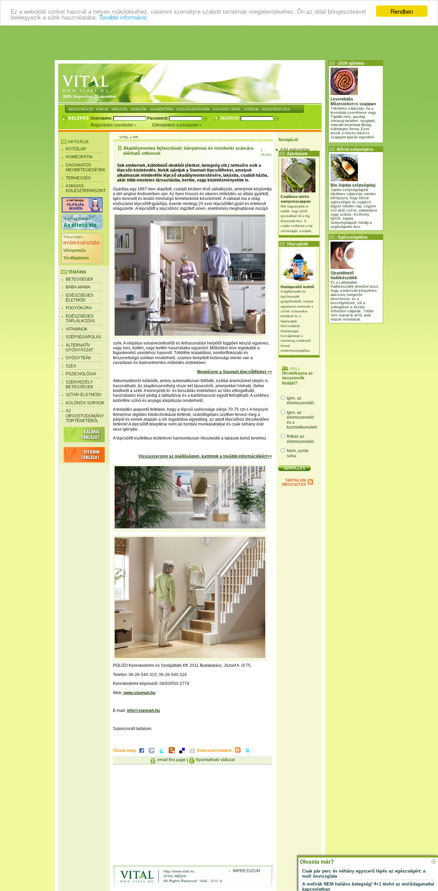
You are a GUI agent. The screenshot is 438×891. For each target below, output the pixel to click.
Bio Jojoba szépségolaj (353, 185)
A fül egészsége (295, 149)
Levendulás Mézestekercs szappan (353, 101)
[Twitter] (161, 753)
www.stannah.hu (139, 692)
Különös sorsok (85, 403)
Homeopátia (79, 156)
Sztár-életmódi (83, 394)
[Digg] (192, 753)
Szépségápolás (83, 337)
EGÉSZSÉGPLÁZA (276, 109)
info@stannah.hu (143, 710)
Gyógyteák (78, 357)
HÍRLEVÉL (120, 109)
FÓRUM (102, 109)
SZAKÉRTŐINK (161, 109)
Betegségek (79, 279)
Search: (230, 118)
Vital (124, 137)
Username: (101, 118)
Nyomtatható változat (215, 759)
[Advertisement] (219, 42)
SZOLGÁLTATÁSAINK (193, 109)
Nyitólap (76, 149)
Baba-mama (78, 287)
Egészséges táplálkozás (80, 318)
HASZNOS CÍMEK (227, 109)
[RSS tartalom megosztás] (237, 753)
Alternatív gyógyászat (79, 347)
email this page (171, 759)
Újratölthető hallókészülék (344, 275)
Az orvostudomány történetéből (85, 415)
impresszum (246, 870)
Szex (71, 366)
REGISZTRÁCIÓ (80, 109)
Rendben (401, 11)
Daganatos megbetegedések (85, 167)
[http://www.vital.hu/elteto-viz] (82, 228)
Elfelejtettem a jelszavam (175, 125)
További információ (123, 17)
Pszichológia (81, 374)
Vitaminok (77, 329)
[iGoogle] (151, 753)
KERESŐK (139, 109)
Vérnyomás (74, 250)
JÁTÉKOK (251, 109)
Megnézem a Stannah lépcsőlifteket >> (234, 371)
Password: (158, 118)
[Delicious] (182, 753)
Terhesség (78, 178)
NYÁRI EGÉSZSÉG (81, 243)
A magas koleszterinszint (86, 188)
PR (135, 137)
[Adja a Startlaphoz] (172, 753)
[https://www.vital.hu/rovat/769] (82, 211)
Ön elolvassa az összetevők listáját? (297, 378)
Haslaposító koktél (297, 287)
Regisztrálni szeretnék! (112, 125)
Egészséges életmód (79, 297)
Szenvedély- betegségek (80, 384)
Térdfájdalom (76, 258)
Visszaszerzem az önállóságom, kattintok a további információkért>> (205, 456)
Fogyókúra (79, 308)
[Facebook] (141, 753)
